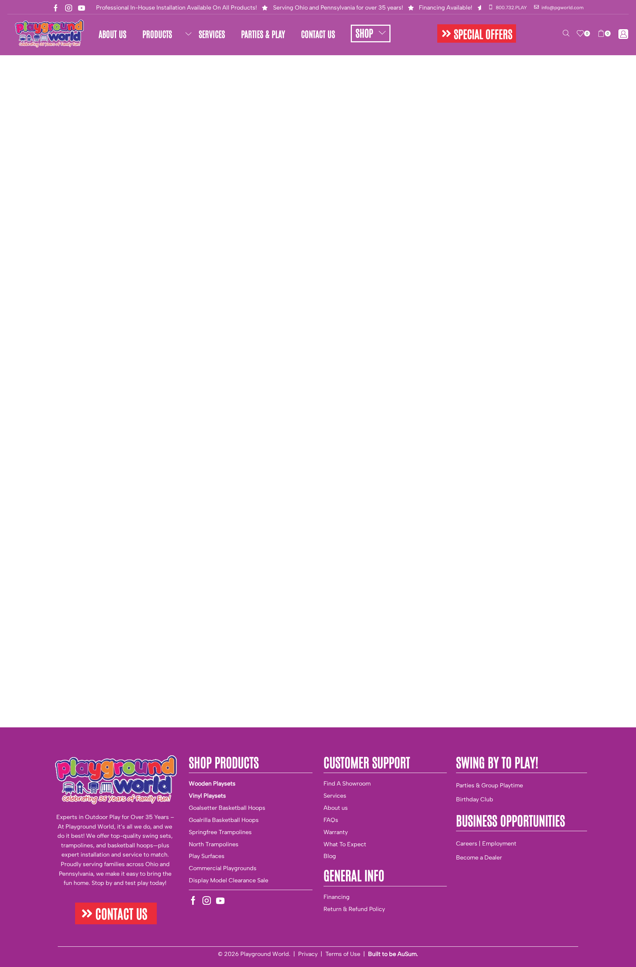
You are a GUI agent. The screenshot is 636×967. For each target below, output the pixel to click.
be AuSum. (403, 953)
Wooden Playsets (212, 783)
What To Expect (345, 844)
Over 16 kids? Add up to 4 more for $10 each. (368, 335)
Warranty (336, 832)
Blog (330, 856)
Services (335, 795)
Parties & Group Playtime (489, 785)
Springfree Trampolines (220, 832)
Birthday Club (474, 799)
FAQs (331, 819)
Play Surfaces (207, 856)
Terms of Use (342, 953)
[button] (476, 33)
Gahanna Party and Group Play (109, 66)
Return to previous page (583, 66)
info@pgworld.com (562, 7)
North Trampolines (214, 844)
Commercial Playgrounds (223, 868)
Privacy (308, 953)
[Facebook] (55, 7)
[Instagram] (68, 7)
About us (336, 807)
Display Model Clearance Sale (228, 880)
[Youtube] (81, 7)
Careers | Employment (486, 843)
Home (28, 66)
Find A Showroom (347, 783)
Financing (337, 896)
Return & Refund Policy (354, 909)
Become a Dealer (479, 857)
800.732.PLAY (511, 7)
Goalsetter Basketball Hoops (227, 807)
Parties (52, 66)
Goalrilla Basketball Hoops (224, 819)
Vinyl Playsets (207, 795)
